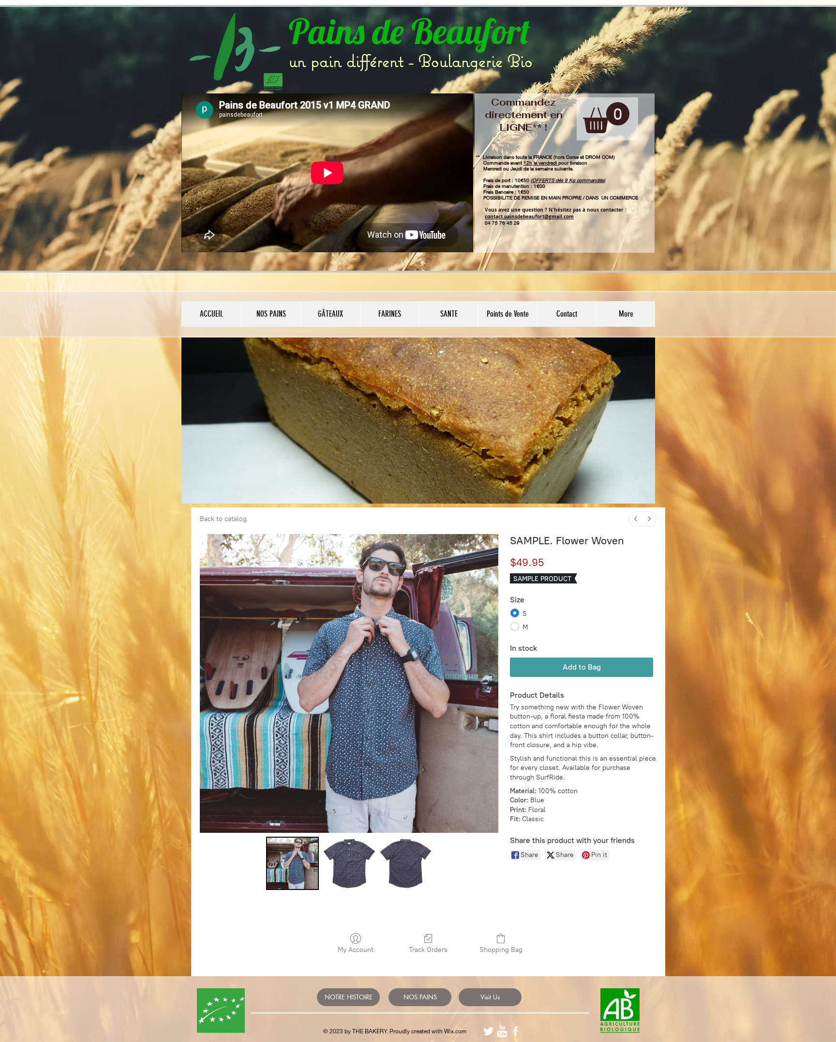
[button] (606, 117)
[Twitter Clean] (488, 1031)
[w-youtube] (502, 1031)
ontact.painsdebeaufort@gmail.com (530, 216)
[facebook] (515, 1031)
